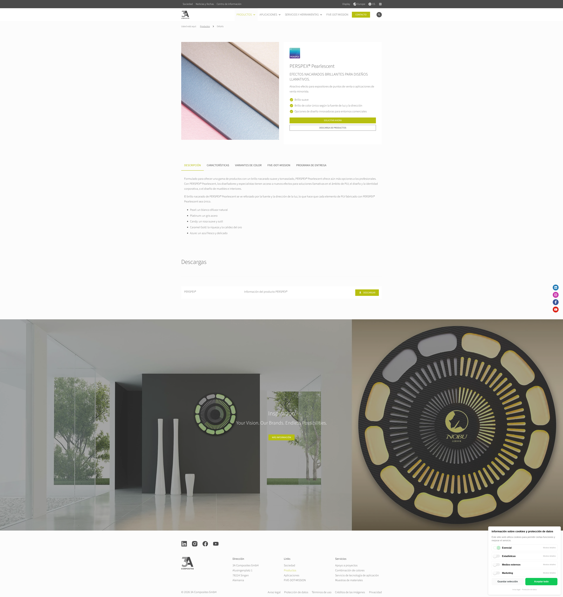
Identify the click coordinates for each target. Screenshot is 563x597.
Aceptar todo (541, 581)
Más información (281, 437)
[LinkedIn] (556, 287)
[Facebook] (556, 302)
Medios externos (511, 564)
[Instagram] (556, 295)
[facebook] (205, 544)
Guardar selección (507, 581)
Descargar (369, 292)
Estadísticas (509, 556)
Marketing (507, 573)
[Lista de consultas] (380, 4)
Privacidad (375, 592)
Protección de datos (529, 589)
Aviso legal (516, 589)
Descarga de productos (332, 127)
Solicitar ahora (333, 120)
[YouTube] (556, 309)
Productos (205, 26)
